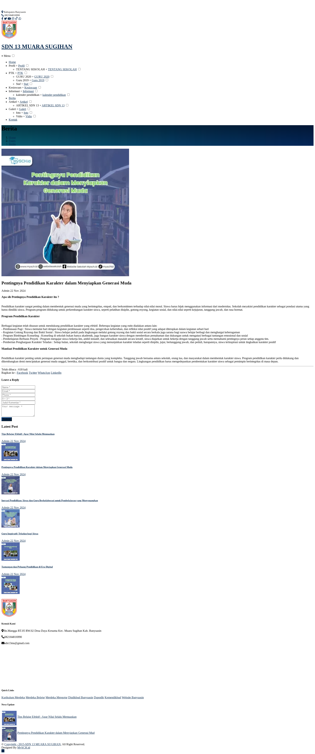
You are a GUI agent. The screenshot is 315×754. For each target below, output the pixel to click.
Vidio (29, 116)
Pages (12, 140)
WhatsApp (44, 372)
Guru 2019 (38, 80)
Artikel (24, 101)
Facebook (22, 372)
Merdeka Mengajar (56, 697)
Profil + (13, 65)
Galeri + (13, 109)
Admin (5, 290)
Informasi (28, 91)
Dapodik (99, 697)
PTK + (13, 73)
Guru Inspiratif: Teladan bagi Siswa (19, 533)
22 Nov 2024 (18, 441)
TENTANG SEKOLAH (62, 69)
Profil (21, 65)
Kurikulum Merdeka (13, 697)
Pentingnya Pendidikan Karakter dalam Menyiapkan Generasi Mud (56, 732)
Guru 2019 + (23, 80)
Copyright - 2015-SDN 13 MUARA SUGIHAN (32, 744)
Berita (12, 98)
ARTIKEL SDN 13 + (28, 105)
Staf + (19, 83)
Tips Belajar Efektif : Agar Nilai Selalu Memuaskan (28, 434)
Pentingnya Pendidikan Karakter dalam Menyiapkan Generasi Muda (37, 467)
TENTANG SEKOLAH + (31, 69)
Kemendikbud (113, 697)
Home (12, 62)
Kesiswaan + (16, 87)
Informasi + (15, 91)
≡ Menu (6, 55)
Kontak (13, 119)
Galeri (22, 109)
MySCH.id (23, 747)
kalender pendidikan (54, 94)
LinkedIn (56, 372)
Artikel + (14, 101)
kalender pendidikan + (29, 94)
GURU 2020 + (25, 76)
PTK (20, 73)
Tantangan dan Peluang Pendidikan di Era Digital (27, 566)
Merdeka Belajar (35, 697)
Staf (26, 83)
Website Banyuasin (133, 697)
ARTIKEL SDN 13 (53, 105)
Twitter (33, 372)
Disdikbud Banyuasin (80, 697)
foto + (19, 112)
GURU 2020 (41, 76)
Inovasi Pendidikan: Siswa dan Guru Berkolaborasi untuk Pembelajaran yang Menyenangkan (49, 500)
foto (26, 112)
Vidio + (20, 116)
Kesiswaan (30, 87)
